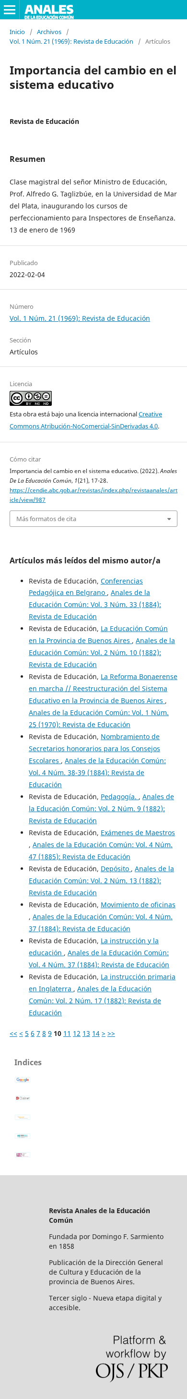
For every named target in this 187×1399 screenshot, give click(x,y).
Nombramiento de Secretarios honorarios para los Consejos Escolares (94, 748)
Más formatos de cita (46, 518)
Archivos (49, 31)
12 (77, 1033)
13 (86, 1033)
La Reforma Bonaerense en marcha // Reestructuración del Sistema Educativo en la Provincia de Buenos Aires (103, 688)
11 (67, 1033)
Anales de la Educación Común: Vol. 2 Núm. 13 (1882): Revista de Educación (101, 880)
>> (111, 1033)
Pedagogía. (120, 796)
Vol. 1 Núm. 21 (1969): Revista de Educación (71, 41)
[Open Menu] (9, 9)
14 (96, 1033)
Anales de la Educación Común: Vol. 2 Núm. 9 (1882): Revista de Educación (101, 808)
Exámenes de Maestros (138, 832)
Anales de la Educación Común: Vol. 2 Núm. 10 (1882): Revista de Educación (102, 652)
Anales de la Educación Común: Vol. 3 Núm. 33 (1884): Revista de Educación (95, 604)
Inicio (17, 31)
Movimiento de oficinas (138, 904)
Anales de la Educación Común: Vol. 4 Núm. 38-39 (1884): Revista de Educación (97, 772)
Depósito (116, 868)
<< (13, 1033)
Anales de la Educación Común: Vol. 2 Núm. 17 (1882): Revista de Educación (95, 1000)
